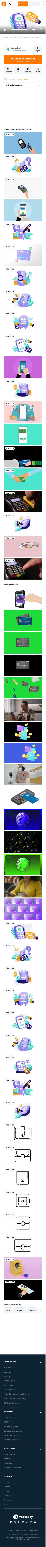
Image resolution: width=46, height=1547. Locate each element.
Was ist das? (24, 79)
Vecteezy (7, 1371)
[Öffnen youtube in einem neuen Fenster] (34, 1521)
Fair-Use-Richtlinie (22, 1538)
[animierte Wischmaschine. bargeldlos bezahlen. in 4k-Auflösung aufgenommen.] (22, 455)
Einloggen (34, 4)
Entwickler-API (10, 1388)
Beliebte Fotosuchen (12, 1434)
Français (7, 1499)
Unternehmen (9, 1380)
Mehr (6, 1503)
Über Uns (8, 1462)
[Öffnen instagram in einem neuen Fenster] (14, 1521)
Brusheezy (8, 1366)
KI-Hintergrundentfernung (15, 1397)
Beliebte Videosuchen (13, 1439)
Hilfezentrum (9, 1453)
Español (7, 1486)
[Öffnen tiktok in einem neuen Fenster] (26, 1521)
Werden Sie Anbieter (12, 1466)
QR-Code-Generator (12, 1402)
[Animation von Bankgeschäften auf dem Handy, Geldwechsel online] (22, 366)
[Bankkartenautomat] (22, 500)
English (7, 1481)
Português (8, 1490)
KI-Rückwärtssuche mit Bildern (16, 1393)
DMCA (6, 1421)
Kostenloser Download (23, 59)
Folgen (37, 51)
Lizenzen (7, 1416)
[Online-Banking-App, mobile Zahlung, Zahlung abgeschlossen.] (22, 209)
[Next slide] (36, 1309)
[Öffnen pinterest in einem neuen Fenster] (22, 1521)
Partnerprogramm (11, 1425)
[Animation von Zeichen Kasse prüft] (22, 1289)
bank (8, 1309)
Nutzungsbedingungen (13, 1537)
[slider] (19, 29)
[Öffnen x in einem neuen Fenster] (30, 1521)
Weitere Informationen (14, 84)
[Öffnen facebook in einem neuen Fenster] (10, 1521)
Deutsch (7, 1494)
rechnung (20, 1309)
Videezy (7, 1375)
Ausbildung (8, 1384)
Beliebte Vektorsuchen (13, 1430)
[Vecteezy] (3, 3)
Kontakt (7, 1458)
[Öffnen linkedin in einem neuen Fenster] (18, 1521)
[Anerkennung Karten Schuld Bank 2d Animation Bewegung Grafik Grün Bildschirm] (22, 619)
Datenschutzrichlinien (32, 1537)
